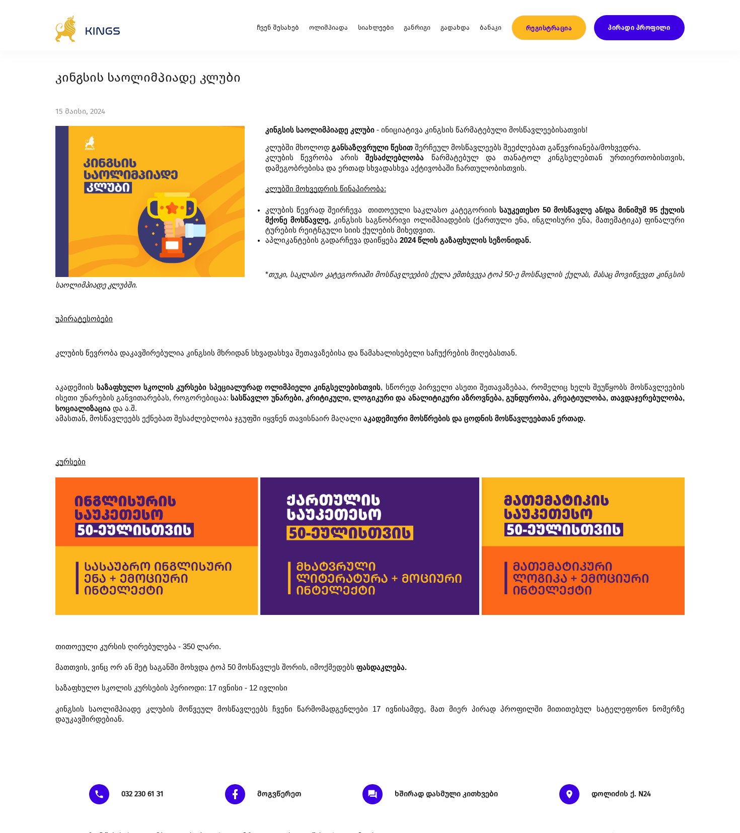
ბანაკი (490, 27)
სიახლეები (376, 27)
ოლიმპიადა (328, 27)
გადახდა (455, 27)
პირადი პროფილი (639, 27)
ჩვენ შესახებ (278, 27)
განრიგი (417, 27)
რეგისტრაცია (549, 28)
